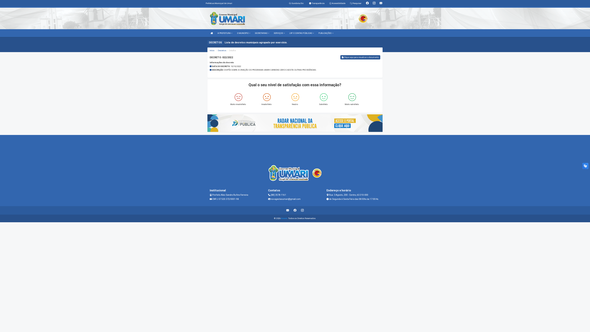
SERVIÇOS (279, 33)
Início (212, 50)
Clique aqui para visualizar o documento (361, 57)
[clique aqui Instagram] (302, 210)
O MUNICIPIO (243, 33)
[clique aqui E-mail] (287, 210)
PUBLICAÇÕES (325, 33)
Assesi (284, 218)
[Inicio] (211, 33)
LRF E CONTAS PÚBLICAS (301, 33)
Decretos (222, 50)
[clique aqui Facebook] (295, 210)
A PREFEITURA (224, 33)
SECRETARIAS (261, 33)
